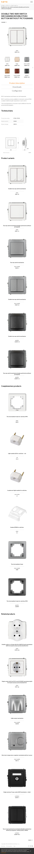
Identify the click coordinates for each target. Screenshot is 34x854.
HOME (3, 5)
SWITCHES (14, 5)
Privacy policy (9, 846)
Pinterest (32, 846)
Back (29, 840)
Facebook (28, 846)
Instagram (30, 846)
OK (30, 851)
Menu (31, 2)
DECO (7, 5)
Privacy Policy (3, 852)
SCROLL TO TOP (27, 838)
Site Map (3, 846)
